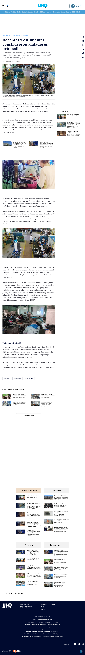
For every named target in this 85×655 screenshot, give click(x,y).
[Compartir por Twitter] (83, 41)
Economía (49, 12)
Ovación (37, 12)
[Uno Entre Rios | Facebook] (75, 644)
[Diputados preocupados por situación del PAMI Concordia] (14, 404)
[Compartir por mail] (83, 57)
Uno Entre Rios (6, 35)
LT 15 (78, 12)
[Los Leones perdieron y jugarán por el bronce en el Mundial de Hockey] (28, 583)
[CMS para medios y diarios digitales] (6, 651)
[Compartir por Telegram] (83, 49)
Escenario (56, 12)
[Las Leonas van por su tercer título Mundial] (69, 116)
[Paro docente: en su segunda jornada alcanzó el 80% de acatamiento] (14, 396)
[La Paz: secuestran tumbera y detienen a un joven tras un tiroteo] (56, 505)
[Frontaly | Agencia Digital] (16, 651)
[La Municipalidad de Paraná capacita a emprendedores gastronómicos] (43, 404)
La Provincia (21, 12)
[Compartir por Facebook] (83, 36)
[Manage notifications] (81, 651)
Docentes (25, 35)
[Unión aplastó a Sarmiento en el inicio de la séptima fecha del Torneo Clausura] (28, 575)
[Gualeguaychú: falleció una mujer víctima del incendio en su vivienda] (56, 521)
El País (42, 12)
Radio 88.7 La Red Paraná (48, 604)
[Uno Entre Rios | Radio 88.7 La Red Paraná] (76, 6)
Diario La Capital (24, 604)
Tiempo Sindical (66, 12)
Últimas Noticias (10, 12)
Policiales (29, 12)
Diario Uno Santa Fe (25, 608)
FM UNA (43, 609)
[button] (3, 6)
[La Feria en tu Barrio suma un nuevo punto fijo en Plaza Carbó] (43, 396)
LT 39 (74, 12)
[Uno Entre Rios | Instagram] (83, 644)
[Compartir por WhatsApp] (83, 45)
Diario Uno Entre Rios (26, 606)
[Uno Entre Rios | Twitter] (79, 644)
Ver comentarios (29, 415)
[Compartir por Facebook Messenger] (83, 53)
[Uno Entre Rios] (42, 6)
